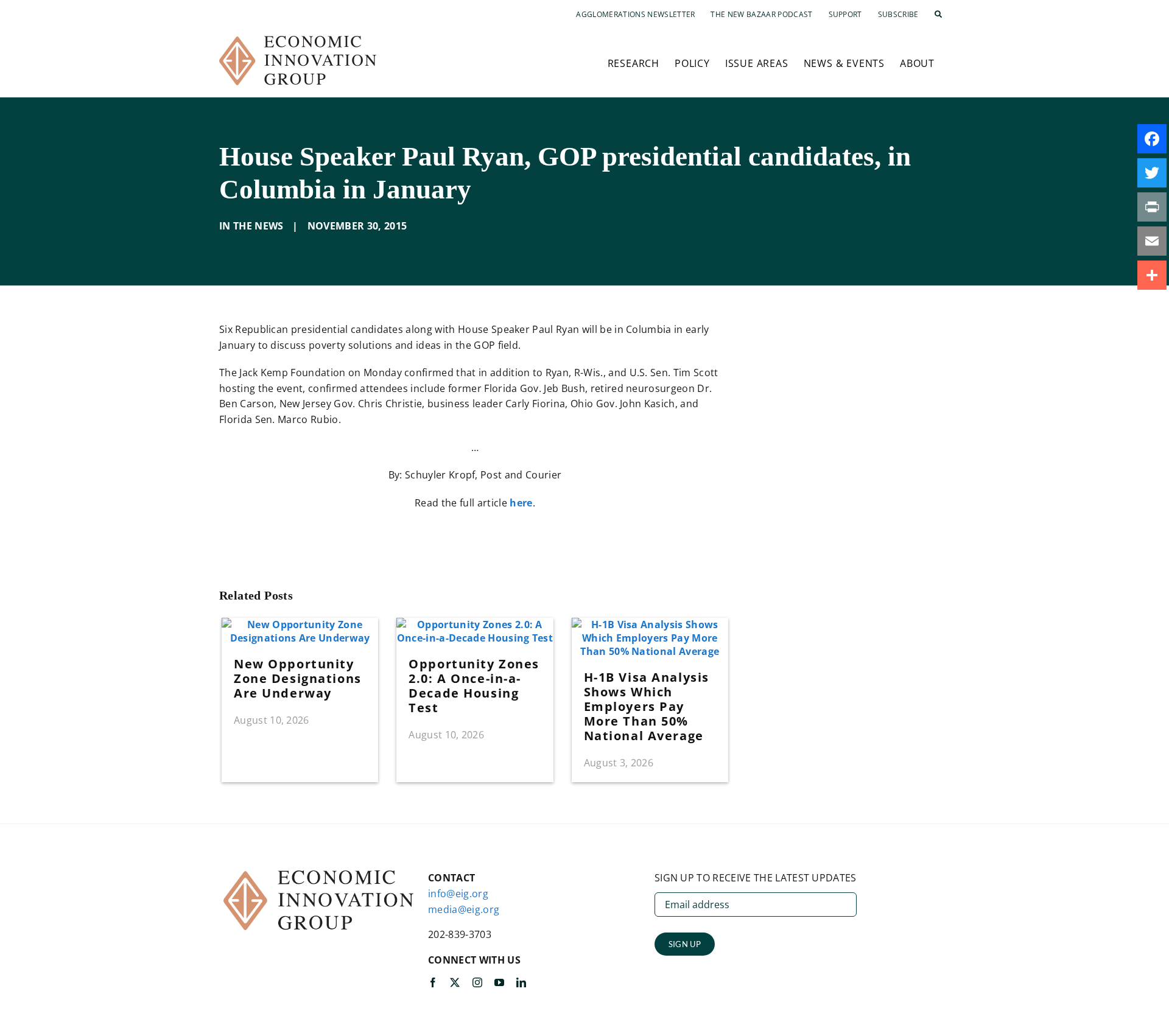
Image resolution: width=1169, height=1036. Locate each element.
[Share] (1152, 275)
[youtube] (499, 982)
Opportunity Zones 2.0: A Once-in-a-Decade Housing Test (474, 686)
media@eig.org (463, 909)
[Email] (1152, 241)
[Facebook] (1152, 139)
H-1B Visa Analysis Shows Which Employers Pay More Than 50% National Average (646, 706)
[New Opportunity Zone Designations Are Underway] (300, 624)
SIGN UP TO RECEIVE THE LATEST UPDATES (756, 877)
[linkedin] (521, 982)
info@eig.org (458, 893)
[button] (938, 14)
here (521, 502)
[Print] (1152, 207)
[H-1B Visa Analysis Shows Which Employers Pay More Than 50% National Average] (650, 624)
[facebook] (433, 982)
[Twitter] (1152, 173)
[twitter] (455, 982)
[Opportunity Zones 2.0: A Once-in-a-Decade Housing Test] (474, 624)
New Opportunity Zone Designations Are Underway (298, 678)
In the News (251, 226)
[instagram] (477, 982)
